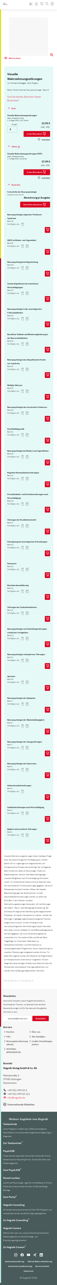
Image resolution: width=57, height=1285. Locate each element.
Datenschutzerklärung (14, 1261)
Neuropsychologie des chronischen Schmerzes (27, 407)
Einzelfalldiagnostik (15, 429)
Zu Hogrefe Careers (14, 1247)
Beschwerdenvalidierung (18, 585)
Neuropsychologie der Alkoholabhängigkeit (25, 720)
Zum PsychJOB (11, 1170)
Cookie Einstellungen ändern (42, 1043)
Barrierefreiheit (42, 1266)
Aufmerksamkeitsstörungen (19, 785)
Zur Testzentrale (12, 1143)
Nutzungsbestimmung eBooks (17, 1043)
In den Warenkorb (35, 134)
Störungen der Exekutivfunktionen (22, 607)
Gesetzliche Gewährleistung (20, 1266)
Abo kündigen (38, 1036)
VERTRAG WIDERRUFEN (13, 1050)
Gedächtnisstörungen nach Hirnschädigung (25, 807)
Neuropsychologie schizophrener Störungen (26, 654)
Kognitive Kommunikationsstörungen (23, 472)
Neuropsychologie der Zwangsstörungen (24, 742)
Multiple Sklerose (14, 385)
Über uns (36, 1032)
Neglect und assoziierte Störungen (22, 829)
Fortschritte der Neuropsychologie (22, 192)
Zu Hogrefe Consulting (15, 1220)
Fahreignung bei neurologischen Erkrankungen (27, 542)
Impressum (28, 1271)
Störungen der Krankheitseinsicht (21, 520)
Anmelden (41, 1018)
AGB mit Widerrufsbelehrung (39, 1261)
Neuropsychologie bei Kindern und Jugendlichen (28, 451)
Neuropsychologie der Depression (21, 763)
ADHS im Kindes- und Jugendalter (21, 240)
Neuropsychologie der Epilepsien (21, 698)
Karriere (10, 1032)
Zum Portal (9, 1196)
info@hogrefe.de (16, 1097)
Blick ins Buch (14, 58)
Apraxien (11, 676)
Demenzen (11, 563)
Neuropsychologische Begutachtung (22, 262)
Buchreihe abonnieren (33, 204)
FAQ (8, 1036)
